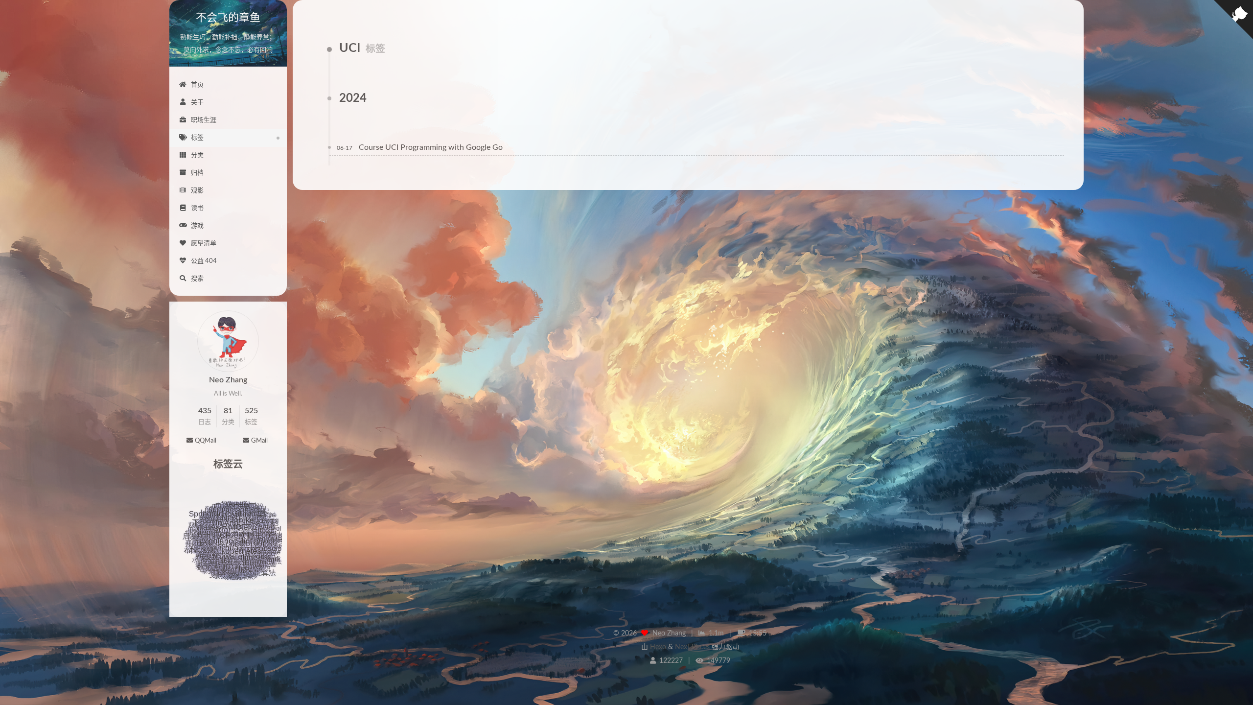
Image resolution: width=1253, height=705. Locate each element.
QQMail (205, 441)
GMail (259, 441)
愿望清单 (203, 243)
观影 (197, 191)
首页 (197, 85)
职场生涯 (203, 120)
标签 (197, 138)
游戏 (197, 226)
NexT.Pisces (692, 647)
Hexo (658, 647)
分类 (197, 155)
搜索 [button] (197, 279)
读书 (197, 208)
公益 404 (204, 261)
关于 (197, 102)
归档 (197, 173)
